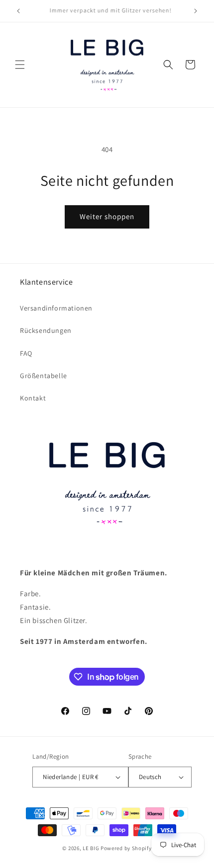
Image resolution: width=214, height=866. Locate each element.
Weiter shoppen (107, 216)
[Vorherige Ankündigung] (18, 11)
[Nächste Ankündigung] (196, 11)
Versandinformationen (56, 308)
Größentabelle (43, 375)
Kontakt (33, 398)
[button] (20, 65)
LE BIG (91, 848)
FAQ (26, 353)
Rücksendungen (46, 330)
